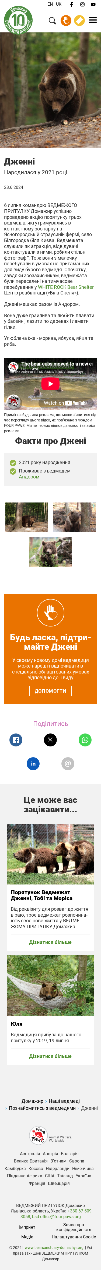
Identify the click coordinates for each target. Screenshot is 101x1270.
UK (58, 4)
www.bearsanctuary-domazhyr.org (54, 1247)
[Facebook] (71, 4)
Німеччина (83, 1168)
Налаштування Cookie (74, 1237)
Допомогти (50, 691)
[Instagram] (82, 4)
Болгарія (70, 1153)
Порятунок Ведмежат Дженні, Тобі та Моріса (41, 895)
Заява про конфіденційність (73, 1227)
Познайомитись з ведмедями (42, 1108)
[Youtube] (93, 4)
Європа (76, 1161)
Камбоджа (15, 1168)
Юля (17, 1024)
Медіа (27, 1237)
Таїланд (65, 1176)
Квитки (79, 20)
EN (50, 4)
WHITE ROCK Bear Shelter (66, 287)
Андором (29, 477)
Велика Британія (31, 1161)
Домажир (32, 1101)
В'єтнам (58, 1161)
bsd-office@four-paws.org (56, 1216)
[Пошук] (52, 22)
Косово (36, 1168)
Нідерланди (57, 1168)
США (49, 1176)
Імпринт (27, 1227)
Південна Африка (24, 1176)
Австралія (30, 1153)
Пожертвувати (66, 20)
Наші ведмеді (64, 1101)
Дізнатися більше (50, 942)
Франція (37, 1183)
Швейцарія (59, 1183)
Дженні (89, 1108)
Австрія (50, 1153)
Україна (83, 1176)
